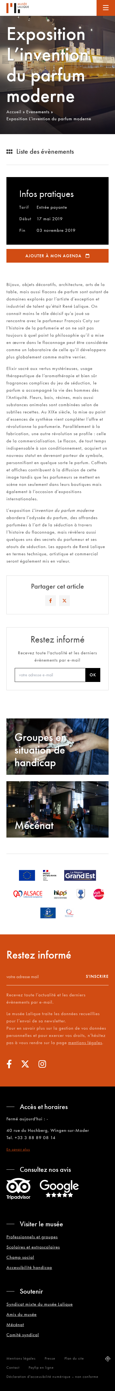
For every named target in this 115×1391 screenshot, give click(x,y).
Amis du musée (21, 1314)
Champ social (20, 1257)
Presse (50, 1358)
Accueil (13, 112)
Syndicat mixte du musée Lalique (39, 1304)
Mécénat (15, 1324)
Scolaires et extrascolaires (33, 1247)
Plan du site (74, 1358)
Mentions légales (21, 1358)
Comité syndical (22, 1335)
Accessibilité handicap (29, 1267)
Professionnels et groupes (32, 1237)
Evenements (37, 112)
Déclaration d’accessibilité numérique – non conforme (52, 1376)
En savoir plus (18, 1149)
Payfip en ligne (41, 1367)
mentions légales (85, 1042)
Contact (13, 1367)
